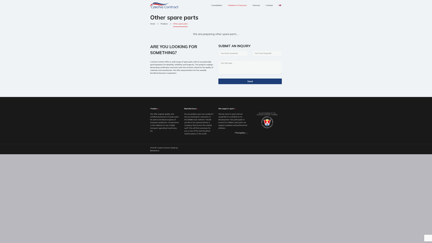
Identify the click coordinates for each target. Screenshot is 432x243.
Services (256, 5)
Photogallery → (241, 133)
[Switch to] (279, 5)
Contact (269, 5)
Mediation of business (237, 5)
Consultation (217, 5)
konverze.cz (154, 151)
